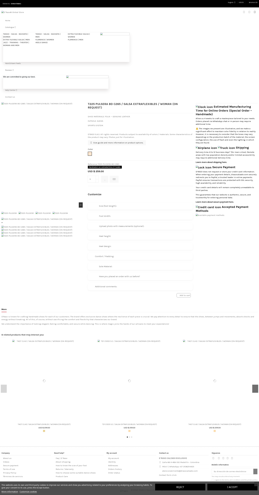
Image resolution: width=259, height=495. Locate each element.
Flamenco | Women (44, 40)
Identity (112, 462)
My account (113, 458)
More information (9, 491)
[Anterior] (1, 222)
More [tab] (4, 309)
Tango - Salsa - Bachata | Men (47, 35)
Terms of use (9, 469)
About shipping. (63, 462)
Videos (6, 462)
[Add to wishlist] (104, 179)
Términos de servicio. (13, 476)
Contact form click (168, 475)
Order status (114, 473)
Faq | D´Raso (61, 458)
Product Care (62, 476)
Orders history (115, 469)
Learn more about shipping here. (211, 162)
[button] (127, 437)
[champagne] (44, 431)
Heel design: (101, 246)
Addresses (113, 465)
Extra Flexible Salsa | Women (79, 35)
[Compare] (45, 421)
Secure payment (10, 465)
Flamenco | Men (75, 40)
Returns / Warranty (65, 469)
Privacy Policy (9, 473)
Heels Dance (41, 42)
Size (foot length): (104, 206)
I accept (232, 487)
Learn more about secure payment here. (215, 202)
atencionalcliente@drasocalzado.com (180, 471)
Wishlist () (253, 2)
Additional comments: (104, 286)
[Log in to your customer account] (249, 12)
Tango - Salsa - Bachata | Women (15, 35)
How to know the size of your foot (71, 465)
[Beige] (129, 431)
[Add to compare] (114, 179)
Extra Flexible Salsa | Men (16, 40)
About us (7, 458)
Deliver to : (12, 4)
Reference (92, 164)
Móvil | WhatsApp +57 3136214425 (178, 466)
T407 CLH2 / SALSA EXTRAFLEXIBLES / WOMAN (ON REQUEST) (44, 424)
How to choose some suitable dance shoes (76, 473)
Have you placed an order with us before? (115, 276)
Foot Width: (101, 216)
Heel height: (101, 236)
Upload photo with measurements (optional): (117, 226)
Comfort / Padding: (102, 256)
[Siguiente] (2, 222)
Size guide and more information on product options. (118, 142)
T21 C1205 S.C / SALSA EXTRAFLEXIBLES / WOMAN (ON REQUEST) (129, 424)
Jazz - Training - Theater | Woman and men (16, 43)
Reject (180, 487)
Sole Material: (101, 266)
